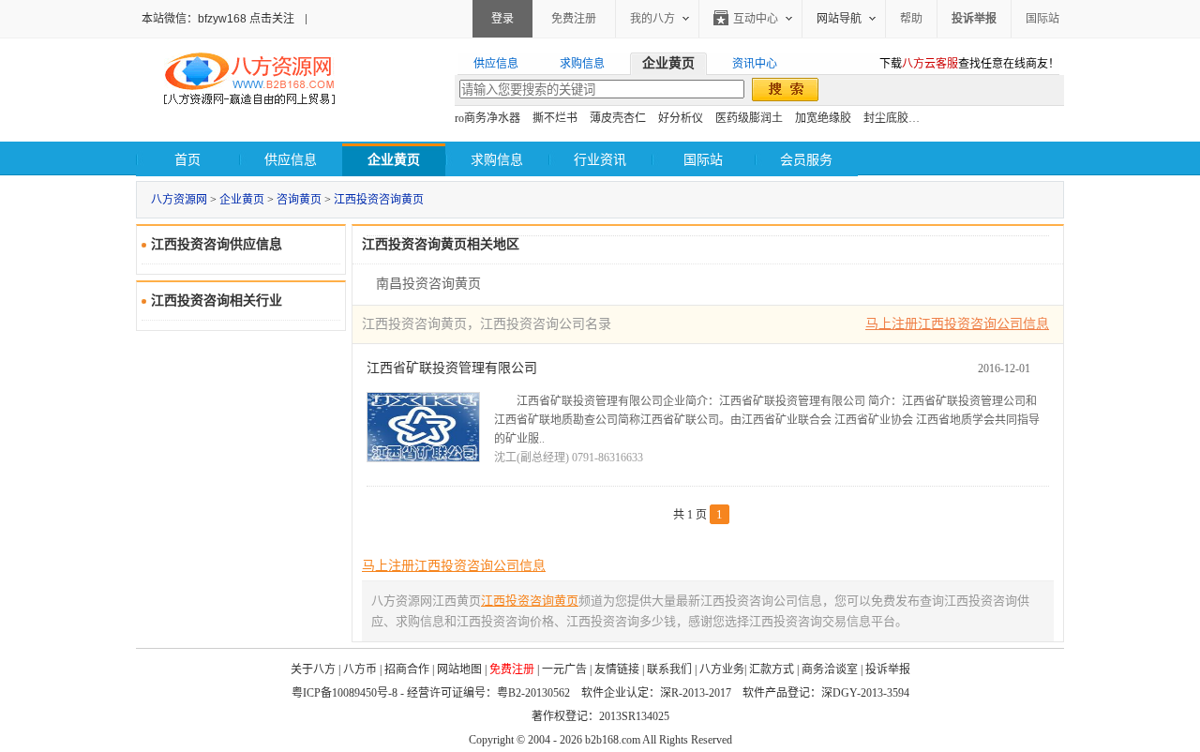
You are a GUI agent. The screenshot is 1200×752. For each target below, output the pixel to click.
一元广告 (564, 669)
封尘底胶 (885, 118)
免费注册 (573, 18)
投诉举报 (887, 669)
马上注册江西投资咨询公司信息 (957, 324)
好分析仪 (680, 118)
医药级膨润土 (749, 118)
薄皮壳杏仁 (618, 118)
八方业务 (721, 669)
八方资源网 (179, 199)
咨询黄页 (299, 199)
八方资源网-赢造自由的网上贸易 (249, 81)
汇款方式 (771, 669)
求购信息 (497, 160)
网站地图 (459, 669)
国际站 (1042, 18)
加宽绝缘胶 (823, 118)
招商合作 (406, 669)
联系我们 (669, 669)
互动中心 (755, 18)
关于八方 (313, 669)
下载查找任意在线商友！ (969, 63)
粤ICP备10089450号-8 (345, 692)
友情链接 (616, 669)
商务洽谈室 (830, 669)
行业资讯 (600, 160)
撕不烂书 (555, 118)
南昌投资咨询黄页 (428, 284)
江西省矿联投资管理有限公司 (452, 368)
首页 (187, 160)
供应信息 (290, 160)
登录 (502, 18)
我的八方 (652, 18)
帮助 (911, 18)
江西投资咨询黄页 (379, 199)
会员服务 (806, 160)
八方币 (360, 669)
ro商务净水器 (487, 118)
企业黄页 (241, 199)
